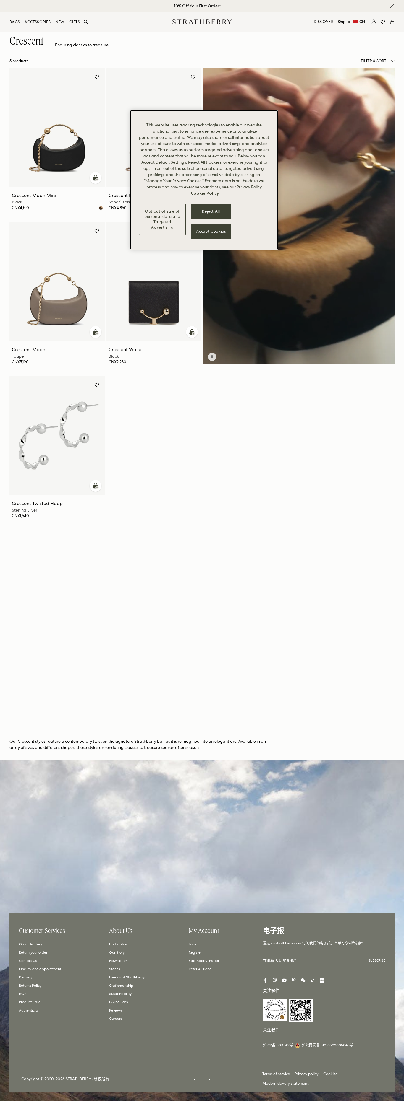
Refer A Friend (200, 969)
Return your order (33, 952)
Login (193, 944)
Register (195, 952)
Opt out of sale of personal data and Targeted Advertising (162, 219)
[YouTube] (284, 980)
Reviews (115, 1010)
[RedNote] (322, 980)
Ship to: (351, 21)
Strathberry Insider (204, 960)
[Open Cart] (392, 21)
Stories (114, 969)
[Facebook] (265, 980)
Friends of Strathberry (127, 977)
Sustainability (120, 993)
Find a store (118, 944)
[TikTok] (312, 980)
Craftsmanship (121, 985)
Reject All (211, 211)
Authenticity (28, 1010)
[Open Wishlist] (382, 21)
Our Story (117, 952)
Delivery (25, 977)
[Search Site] (86, 22)
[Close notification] (392, 5)
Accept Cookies (211, 231)
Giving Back (118, 1002)
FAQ (22, 993)
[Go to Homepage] (202, 21)
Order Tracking (31, 944)
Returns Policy (30, 985)
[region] (204, 180)
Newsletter (118, 960)
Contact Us (28, 960)
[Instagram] (274, 980)
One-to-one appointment (40, 969)
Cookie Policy (205, 193)
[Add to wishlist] (96, 77)
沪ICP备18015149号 (278, 1045)
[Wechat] (303, 980)
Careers (115, 1018)
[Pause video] (212, 357)
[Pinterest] (293, 980)
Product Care (30, 1002)
